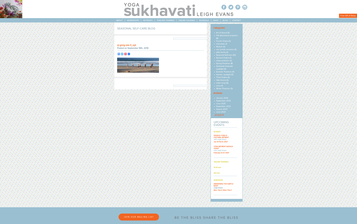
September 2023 (223, 106)
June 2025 (221, 104)
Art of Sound (221, 33)
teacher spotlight (223, 75)
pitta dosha (221, 52)
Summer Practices (224, 72)
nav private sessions (225, 49)
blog (225, 20)
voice (218, 86)
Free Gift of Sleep (348, 16)
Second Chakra (222, 58)
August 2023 (221, 109)
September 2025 (223, 101)
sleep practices (222, 61)
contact (236, 20)
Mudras (219, 47)
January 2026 (222, 98)
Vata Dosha (221, 80)
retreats (147, 20)
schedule (204, 20)
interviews (220, 44)
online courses (187, 20)
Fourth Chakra (222, 41)
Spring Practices (223, 63)
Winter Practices (223, 89)
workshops (133, 20)
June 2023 (221, 112)
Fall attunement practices (227, 36)
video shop (221, 83)
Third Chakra (221, 77)
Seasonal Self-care (224, 55)
